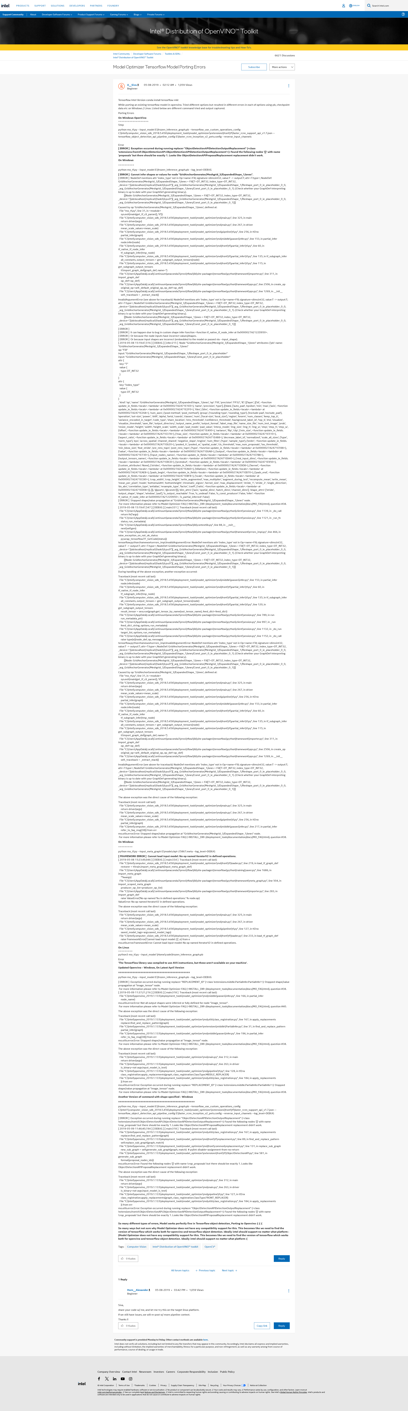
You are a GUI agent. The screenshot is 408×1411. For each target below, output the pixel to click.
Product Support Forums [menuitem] (90, 14)
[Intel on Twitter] (107, 1379)
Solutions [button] (57, 5)
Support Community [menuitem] (13, 14)
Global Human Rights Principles (293, 1391)
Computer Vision (136, 1246)
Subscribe (254, 67)
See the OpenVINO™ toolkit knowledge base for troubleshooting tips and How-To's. (204, 47)
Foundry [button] (113, 5)
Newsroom (145, 1371)
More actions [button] (279, 67)
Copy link (262, 1325)
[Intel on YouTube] (122, 1379)
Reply (281, 1258)
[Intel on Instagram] (130, 1379)
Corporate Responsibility (191, 1371)
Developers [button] (77, 5)
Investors (159, 1371)
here (205, 1339)
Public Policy (227, 1371)
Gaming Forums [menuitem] (118, 14)
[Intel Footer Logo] (82, 1383)
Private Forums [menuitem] (154, 14)
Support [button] (40, 5)
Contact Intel (129, 1371)
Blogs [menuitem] (136, 14)
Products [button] (22, 5)
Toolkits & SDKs (172, 53)
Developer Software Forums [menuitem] (56, 14)
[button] (288, 86)
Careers (170, 1371)
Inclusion (213, 1371)
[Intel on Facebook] (99, 1379)
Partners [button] (96, 5)
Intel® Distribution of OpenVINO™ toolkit (175, 1246)
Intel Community (121, 53)
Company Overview (109, 1371)
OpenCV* (210, 1246)
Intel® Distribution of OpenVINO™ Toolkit (133, 57)
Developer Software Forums (147, 53)
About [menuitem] (33, 14)
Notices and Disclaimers (155, 1391)
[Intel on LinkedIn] (114, 1379)
